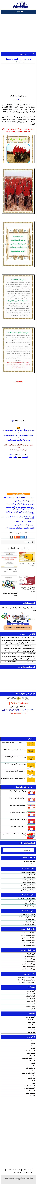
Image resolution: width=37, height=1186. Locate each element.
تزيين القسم (31, 1003)
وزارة (33, 1070)
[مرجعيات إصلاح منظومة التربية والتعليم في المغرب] (9, 560)
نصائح (33, 1083)
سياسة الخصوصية (18, 1172)
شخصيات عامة (31, 1095)
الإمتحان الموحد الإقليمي (28, 872)
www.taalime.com (18, 100)
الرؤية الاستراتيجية (30, 1085)
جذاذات (33, 1043)
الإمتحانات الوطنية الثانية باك (27, 917)
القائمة (17, 12)
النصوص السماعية (30, 1050)
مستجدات (32, 1040)
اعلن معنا (9, 1169)
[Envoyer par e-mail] (11, 537)
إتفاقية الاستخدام (28, 1172)
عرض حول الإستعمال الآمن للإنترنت (23, 525)
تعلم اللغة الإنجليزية (29, 861)
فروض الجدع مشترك (29, 924)
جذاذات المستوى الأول (28, 945)
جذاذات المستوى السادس (28, 933)
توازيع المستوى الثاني (29, 961)
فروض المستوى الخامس (28, 884)
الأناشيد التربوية (30, 1017)
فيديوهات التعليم (30, 1093)
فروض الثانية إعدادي (29, 905)
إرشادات (32, 1065)
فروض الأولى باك (30, 919)
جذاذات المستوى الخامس (28, 935)
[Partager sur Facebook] (25, 537)
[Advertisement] (18, 33)
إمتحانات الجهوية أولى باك (27, 914)
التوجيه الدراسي (30, 1053)
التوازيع (33, 1048)
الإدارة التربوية (31, 993)
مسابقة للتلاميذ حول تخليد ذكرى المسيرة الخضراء (18, 435)
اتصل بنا (24, 1169)
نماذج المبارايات (30, 1068)
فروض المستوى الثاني (29, 882)
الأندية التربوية (31, 991)
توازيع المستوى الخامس (28, 964)
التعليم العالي (31, 1060)
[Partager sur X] (22, 537)
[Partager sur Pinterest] (18, 537)
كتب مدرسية (31, 1032)
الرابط (12, 420)
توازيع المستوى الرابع (29, 966)
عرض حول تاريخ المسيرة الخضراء (24, 500)
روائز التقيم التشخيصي (28, 1058)
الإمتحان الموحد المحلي (28, 874)
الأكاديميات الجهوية (29, 1088)
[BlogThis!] (15, 537)
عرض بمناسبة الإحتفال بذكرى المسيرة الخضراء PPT (19, 497)
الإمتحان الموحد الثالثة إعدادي (26, 898)
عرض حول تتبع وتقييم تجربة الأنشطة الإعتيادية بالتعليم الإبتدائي (28, 589)
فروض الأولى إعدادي (29, 900)
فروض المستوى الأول (29, 877)
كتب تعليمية (31, 1029)
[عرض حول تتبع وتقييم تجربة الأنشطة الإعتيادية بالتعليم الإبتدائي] (27, 580)
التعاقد (33, 1063)
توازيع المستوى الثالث (29, 959)
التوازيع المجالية (30, 954)
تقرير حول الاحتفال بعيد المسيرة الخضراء (18, 440)
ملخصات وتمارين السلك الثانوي (26, 982)
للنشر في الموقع (16, 1169)
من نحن (30, 1169)
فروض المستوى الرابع (29, 887)
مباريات (33, 1045)
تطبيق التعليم (13, 457)
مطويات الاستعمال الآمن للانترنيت (24, 521)
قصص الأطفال (31, 1027)
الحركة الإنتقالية (30, 996)
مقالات (33, 1075)
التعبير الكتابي (31, 1090)
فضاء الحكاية (31, 1022)
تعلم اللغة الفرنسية (30, 863)
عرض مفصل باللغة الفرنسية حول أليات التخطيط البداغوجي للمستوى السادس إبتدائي (20, 507)
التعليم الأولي (31, 1055)
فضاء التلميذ (31, 1019)
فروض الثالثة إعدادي (29, 903)
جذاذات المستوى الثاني (28, 938)
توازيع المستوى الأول (29, 956)
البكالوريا (32, 1080)
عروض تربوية (28, 542)
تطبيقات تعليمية (30, 1006)
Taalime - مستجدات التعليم (13, 1178)
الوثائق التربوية (31, 1001)
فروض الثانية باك (30, 922)
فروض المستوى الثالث (28, 879)
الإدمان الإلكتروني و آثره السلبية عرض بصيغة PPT (20, 528)
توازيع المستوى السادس (28, 969)
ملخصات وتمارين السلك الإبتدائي (26, 977)
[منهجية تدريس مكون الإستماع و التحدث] (27, 557)
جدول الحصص (31, 1078)
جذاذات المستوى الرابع (28, 940)
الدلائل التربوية (31, 998)
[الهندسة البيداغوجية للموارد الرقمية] (9, 583)
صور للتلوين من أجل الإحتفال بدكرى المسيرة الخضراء (18, 430)
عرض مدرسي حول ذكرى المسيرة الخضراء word (20, 504)
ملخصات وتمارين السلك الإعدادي (26, 980)
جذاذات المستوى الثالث (28, 943)
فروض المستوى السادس (28, 889)
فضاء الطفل (31, 1024)
